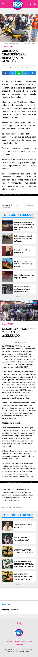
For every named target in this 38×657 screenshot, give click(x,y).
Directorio (9, 641)
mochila (19, 508)
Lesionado (28, 205)
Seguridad (19, 644)
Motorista (6, 207)
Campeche (17, 641)
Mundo (30, 641)
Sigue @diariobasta (10, 609)
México (24, 641)
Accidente (20, 205)
